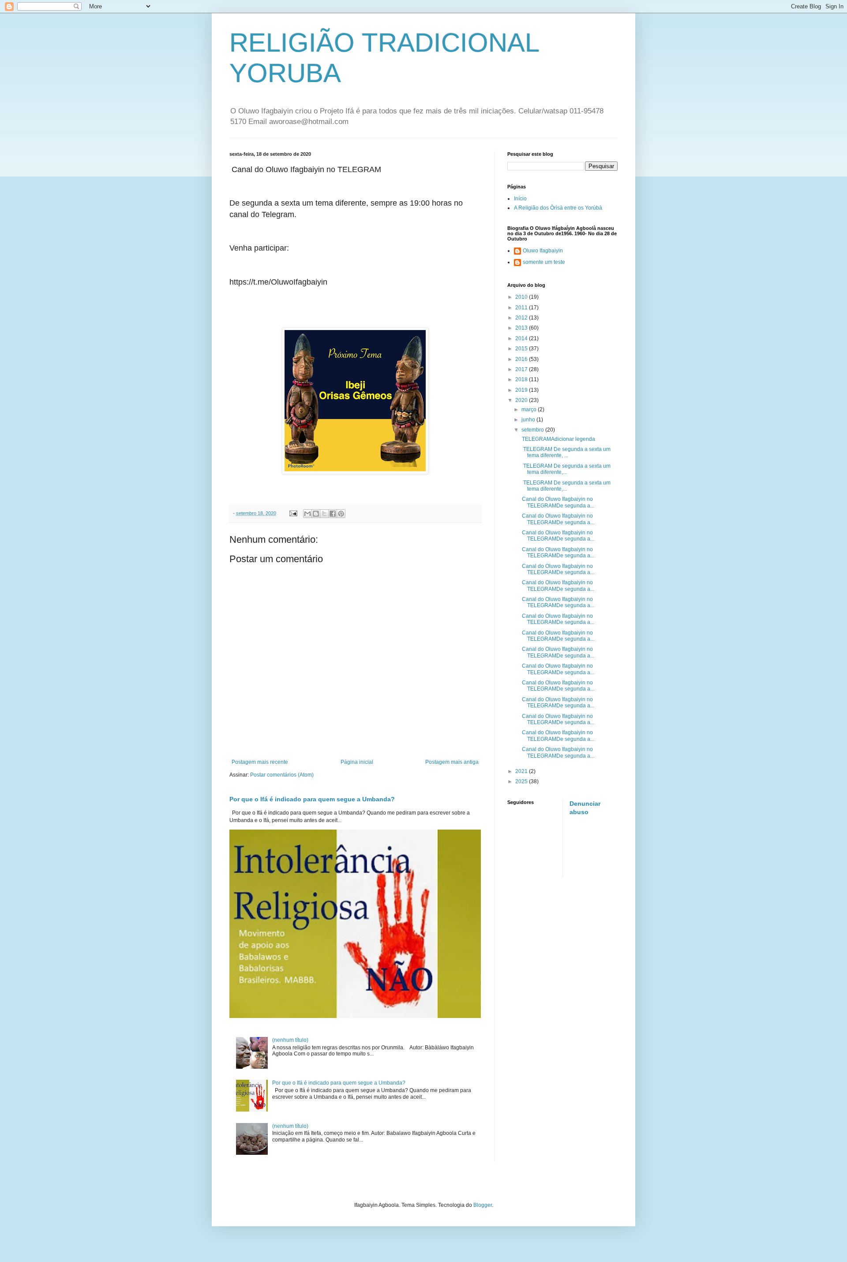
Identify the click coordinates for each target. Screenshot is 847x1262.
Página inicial (357, 762)
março (529, 409)
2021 (522, 771)
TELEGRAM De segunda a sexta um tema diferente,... (566, 469)
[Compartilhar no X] (324, 513)
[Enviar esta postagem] (293, 513)
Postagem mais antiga (452, 762)
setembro (533, 430)
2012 (522, 318)
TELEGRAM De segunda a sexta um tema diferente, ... (566, 452)
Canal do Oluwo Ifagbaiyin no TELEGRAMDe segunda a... (557, 502)
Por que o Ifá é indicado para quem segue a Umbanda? (312, 799)
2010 (522, 297)
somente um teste (544, 262)
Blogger (482, 1205)
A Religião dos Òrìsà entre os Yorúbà (558, 208)
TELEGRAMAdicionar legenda (558, 439)
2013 (522, 328)
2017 (522, 369)
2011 (522, 307)
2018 (522, 379)
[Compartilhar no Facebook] (332, 513)
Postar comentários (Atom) (282, 775)
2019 (522, 390)
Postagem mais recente (260, 762)
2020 (522, 400)
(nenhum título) (290, 1040)
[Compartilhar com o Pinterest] (341, 513)
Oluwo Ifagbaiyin (543, 251)
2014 (522, 338)
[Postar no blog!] (315, 513)
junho (528, 420)
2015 (522, 349)
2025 (522, 781)
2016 (522, 359)
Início (520, 198)
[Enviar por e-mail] (307, 513)
